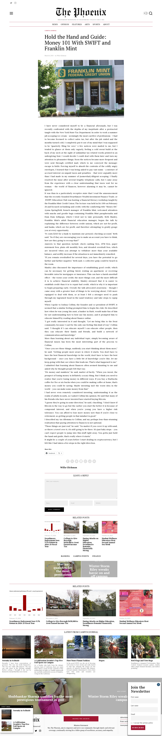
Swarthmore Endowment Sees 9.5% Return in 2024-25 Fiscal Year (52, 542)
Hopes (101, 661)
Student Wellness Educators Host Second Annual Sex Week (109, 541)
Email (133, 714)
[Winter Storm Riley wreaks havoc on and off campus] (99, 569)
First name (135, 697)
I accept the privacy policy (143, 723)
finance (96, 556)
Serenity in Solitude (10, 661)
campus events (81, 556)
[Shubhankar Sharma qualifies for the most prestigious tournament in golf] (63, 569)
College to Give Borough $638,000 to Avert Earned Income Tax (71, 542)
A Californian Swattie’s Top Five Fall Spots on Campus (48, 662)
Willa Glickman (61, 56)
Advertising (124, 717)
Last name (134, 706)
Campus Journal (51, 30)
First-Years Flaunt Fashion (78, 661)
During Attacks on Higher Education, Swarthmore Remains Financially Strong (90, 544)
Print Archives (125, 721)
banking (65, 556)
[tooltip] (11, 3)
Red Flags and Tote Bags (142, 661)
